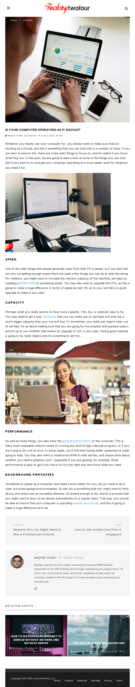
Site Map (95, 681)
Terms (119, 681)
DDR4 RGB (27, 283)
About (57, 681)
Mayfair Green (15, 135)
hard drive (49, 316)
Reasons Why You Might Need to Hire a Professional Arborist (37, 530)
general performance (76, 441)
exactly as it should (86, 503)
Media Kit (82, 681)
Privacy (108, 681)
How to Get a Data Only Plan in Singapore (98, 530)
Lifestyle (31, 135)
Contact (68, 681)
